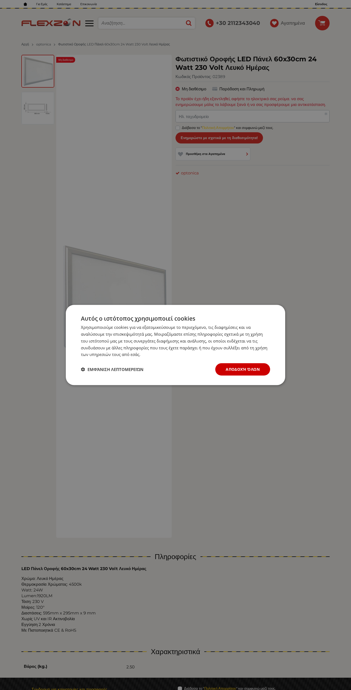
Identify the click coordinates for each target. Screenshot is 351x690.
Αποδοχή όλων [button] (243, 369)
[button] (112, 369)
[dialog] (175, 345)
